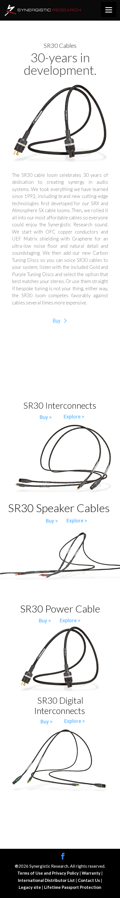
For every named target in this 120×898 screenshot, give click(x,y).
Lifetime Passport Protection (72, 887)
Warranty (91, 872)
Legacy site (30, 887)
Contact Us (89, 880)
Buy (56, 320)
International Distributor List (47, 880)
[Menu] (108, 9)
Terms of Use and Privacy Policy (48, 872)
